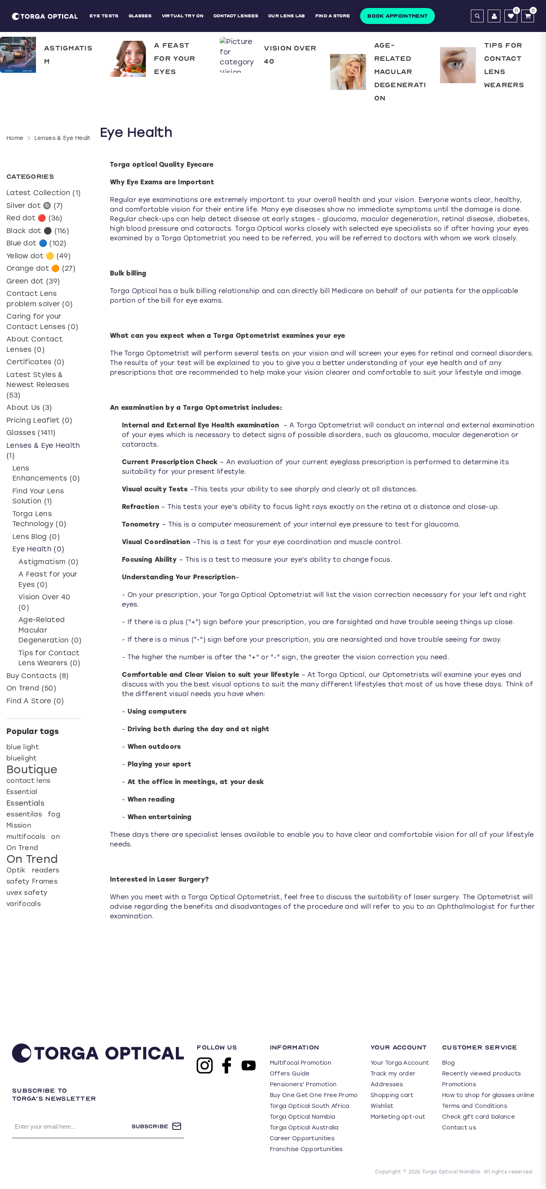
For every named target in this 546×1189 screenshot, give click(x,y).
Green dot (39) (33, 281)
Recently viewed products (481, 1073)
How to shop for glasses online (488, 1095)
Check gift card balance (478, 1116)
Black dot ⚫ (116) (37, 231)
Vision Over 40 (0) (44, 602)
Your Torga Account (400, 1062)
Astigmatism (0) (48, 562)
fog (54, 814)
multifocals (25, 836)
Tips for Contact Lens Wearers (504, 65)
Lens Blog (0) (36, 537)
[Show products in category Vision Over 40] (238, 55)
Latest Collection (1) (43, 193)
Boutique (32, 769)
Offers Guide (290, 1073)
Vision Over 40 (290, 54)
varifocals (23, 904)
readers (46, 870)
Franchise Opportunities (306, 1149)
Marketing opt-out (398, 1116)
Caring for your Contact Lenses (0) (42, 321)
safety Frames (32, 881)
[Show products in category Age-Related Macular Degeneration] (348, 72)
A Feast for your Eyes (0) (48, 579)
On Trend (22, 848)
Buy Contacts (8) (37, 676)
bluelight (21, 758)
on (55, 836)
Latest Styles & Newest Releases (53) (38, 385)
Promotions (459, 1084)
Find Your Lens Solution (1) (38, 496)
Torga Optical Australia (304, 1127)
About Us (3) (29, 407)
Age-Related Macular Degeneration (400, 72)
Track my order (393, 1073)
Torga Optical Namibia (302, 1116)
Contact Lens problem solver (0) (39, 298)
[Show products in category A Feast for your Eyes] (128, 59)
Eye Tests (104, 15)
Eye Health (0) (38, 549)
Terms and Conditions (474, 1106)
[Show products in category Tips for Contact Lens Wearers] (458, 65)
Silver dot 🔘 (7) (34, 205)
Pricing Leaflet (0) (39, 420)
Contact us (459, 1127)
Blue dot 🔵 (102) (36, 243)
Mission (18, 825)
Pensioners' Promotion (303, 1084)
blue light (22, 747)
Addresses (387, 1084)
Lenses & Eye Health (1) (43, 450)
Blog (448, 1062)
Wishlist (382, 1106)
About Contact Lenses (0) (34, 344)
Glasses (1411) (31, 433)
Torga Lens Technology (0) (39, 519)
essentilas (24, 814)
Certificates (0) (35, 362)
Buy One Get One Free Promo (314, 1095)
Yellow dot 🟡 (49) (38, 256)
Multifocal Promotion (300, 1062)
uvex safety (27, 892)
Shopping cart (392, 1095)
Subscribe (150, 1126)
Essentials (25, 803)
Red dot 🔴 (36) (34, 218)
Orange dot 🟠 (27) (41, 268)
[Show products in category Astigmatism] (18, 55)
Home (14, 138)
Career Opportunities (302, 1138)
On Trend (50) (31, 688)
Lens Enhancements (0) (46, 473)
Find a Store (333, 15)
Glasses (140, 15)
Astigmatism (68, 54)
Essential (22, 792)
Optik (16, 870)
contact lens (28, 780)
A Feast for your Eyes (174, 59)
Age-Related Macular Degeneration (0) (50, 630)
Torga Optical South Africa (309, 1106)
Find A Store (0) (35, 701)
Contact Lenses (235, 15)
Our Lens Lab (286, 15)
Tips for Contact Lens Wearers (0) (49, 658)
